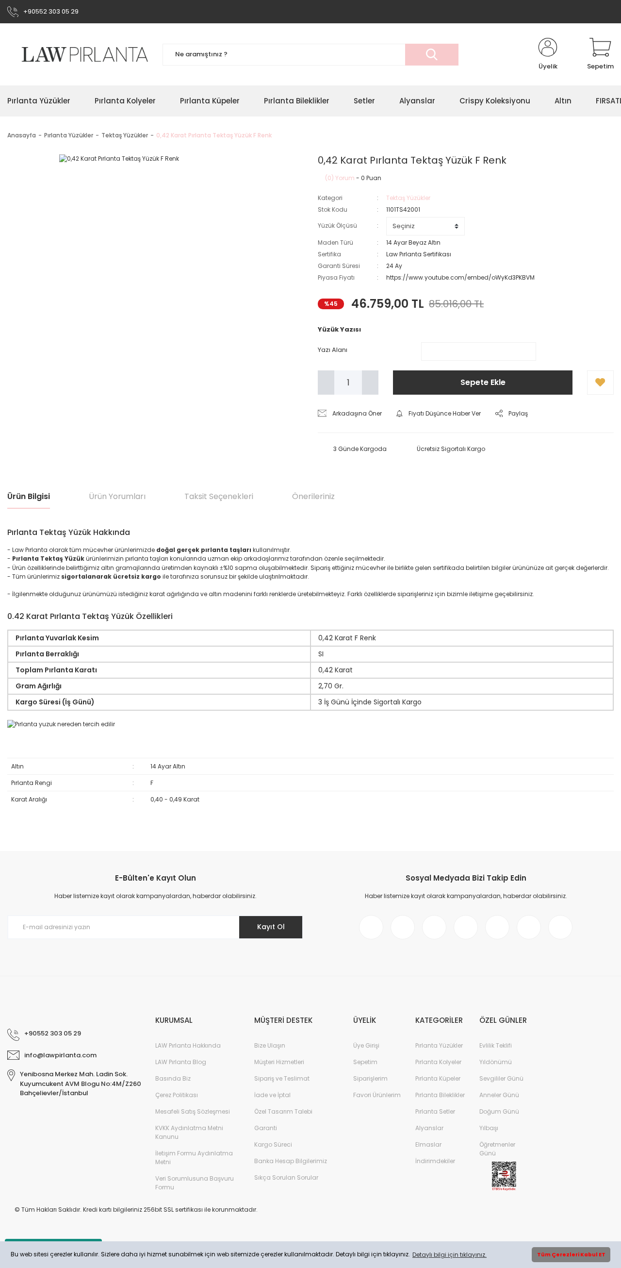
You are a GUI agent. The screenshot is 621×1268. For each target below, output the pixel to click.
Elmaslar (428, 1144)
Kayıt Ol (271, 927)
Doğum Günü (499, 1111)
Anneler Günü (499, 1095)
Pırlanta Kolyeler (438, 1062)
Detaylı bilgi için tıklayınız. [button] (449, 1255)
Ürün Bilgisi (28, 496)
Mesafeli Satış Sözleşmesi (192, 1111)
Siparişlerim (370, 1078)
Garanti (265, 1128)
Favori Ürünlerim (377, 1095)
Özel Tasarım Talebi (283, 1111)
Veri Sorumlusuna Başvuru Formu (194, 1182)
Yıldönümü (495, 1062)
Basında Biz (173, 1078)
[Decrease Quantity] (326, 382)
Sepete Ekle (483, 382)
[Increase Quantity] (370, 382)
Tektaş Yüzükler (408, 198)
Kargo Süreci (273, 1144)
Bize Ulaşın (269, 1045)
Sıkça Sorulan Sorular (286, 1177)
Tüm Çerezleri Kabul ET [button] (571, 1254)
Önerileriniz (313, 496)
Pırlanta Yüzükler (439, 1045)
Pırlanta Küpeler (437, 1078)
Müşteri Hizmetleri (279, 1062)
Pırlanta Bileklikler (440, 1095)
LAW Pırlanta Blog (180, 1062)
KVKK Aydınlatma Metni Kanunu (189, 1132)
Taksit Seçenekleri (218, 496)
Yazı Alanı (332, 349)
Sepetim (365, 1062)
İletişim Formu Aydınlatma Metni (194, 1157)
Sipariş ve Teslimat (282, 1078)
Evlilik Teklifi (495, 1045)
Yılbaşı (488, 1128)
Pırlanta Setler (435, 1111)
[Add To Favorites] (600, 382)
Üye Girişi (366, 1045)
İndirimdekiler (435, 1161)
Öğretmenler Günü (497, 1148)
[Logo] (77, 54)
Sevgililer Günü (501, 1078)
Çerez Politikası (176, 1095)
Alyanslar (429, 1128)
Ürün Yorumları (117, 496)
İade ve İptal (272, 1095)
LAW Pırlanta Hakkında (188, 1045)
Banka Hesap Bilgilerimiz (290, 1161)
